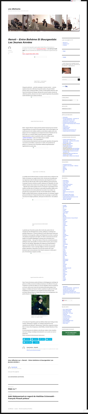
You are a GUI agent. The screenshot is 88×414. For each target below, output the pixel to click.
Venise (64, 275)
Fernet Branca (65, 235)
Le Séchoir (65, 188)
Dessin (64, 231)
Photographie (65, 260)
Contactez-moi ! (66, 43)
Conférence (65, 225)
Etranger (64, 234)
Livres (64, 249)
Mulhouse (65, 252)
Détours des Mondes (67, 310)
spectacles (65, 269)
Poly (64, 170)
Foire (64, 237)
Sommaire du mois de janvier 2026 (69, 129)
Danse (64, 229)
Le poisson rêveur (66, 315)
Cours (64, 226)
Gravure (64, 242)
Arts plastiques (66, 211)
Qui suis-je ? (65, 42)
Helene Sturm (65, 126)
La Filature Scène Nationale (74, 155)
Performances (65, 259)
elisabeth (10, 50)
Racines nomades (66, 321)
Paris (64, 256)
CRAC (64, 227)
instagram (65, 45)
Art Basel (64, 209)
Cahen (64, 220)
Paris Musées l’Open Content (68, 194)
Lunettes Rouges (66, 319)
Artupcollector (65, 180)
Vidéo (64, 276)
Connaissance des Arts (67, 164)
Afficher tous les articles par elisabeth (33, 350)
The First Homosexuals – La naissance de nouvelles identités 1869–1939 (71, 141)
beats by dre (14, 367)
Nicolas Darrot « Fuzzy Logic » (69, 121)
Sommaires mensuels (67, 268)
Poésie (64, 261)
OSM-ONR (65, 169)
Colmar (64, 224)
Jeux (64, 245)
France (64, 240)
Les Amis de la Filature (67, 316)
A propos (16, 408)
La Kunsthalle (65, 186)
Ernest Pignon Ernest (67, 311)
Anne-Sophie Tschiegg (67, 309)
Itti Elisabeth (65, 150)
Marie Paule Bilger (75, 148)
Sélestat (64, 266)
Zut (63, 172)
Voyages (64, 279)
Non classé (65, 255)
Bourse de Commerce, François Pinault (70, 217)
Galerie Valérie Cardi (67, 185)
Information (65, 117)
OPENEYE (64, 168)
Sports (64, 270)
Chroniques (65, 221)
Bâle (64, 214)
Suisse (64, 273)
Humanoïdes (65, 244)
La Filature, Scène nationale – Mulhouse (70, 165)
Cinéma (64, 222)
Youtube (64, 57)
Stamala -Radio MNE (67, 199)
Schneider (65, 264)
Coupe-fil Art (65, 183)
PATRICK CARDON (66, 139)
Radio (64, 263)
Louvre (64, 250)
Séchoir (64, 265)
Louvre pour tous (66, 318)
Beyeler (64, 215)
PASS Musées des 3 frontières (68, 195)
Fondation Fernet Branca (67, 184)
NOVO (64, 167)
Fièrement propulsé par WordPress (25, 408)
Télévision (65, 274)
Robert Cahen (65, 323)
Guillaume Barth (66, 128)
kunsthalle (65, 246)
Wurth (64, 280)
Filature (64, 236)
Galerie (64, 241)
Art (8, 53)
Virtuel (64, 278)
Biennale (64, 216)
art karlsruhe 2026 (66, 127)
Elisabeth (64, 155)
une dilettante (14, 9)
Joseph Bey (65, 314)
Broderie (64, 219)
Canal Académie (66, 181)
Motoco (64, 190)
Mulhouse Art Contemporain (68, 191)
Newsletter (71, 143)
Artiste (64, 210)
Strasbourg (65, 271)
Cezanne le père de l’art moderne (69, 131)
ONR (64, 193)
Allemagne (65, 206)
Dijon (64, 232)
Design (64, 230)
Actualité (64, 205)
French (65, 300)
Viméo (64, 51)
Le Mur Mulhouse (66, 189)
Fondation (65, 239)
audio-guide (65, 212)
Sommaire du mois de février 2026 (69, 122)
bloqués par (71, 333)
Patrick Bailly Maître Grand (68, 320)
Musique (64, 254)
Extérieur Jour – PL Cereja (68, 313)
